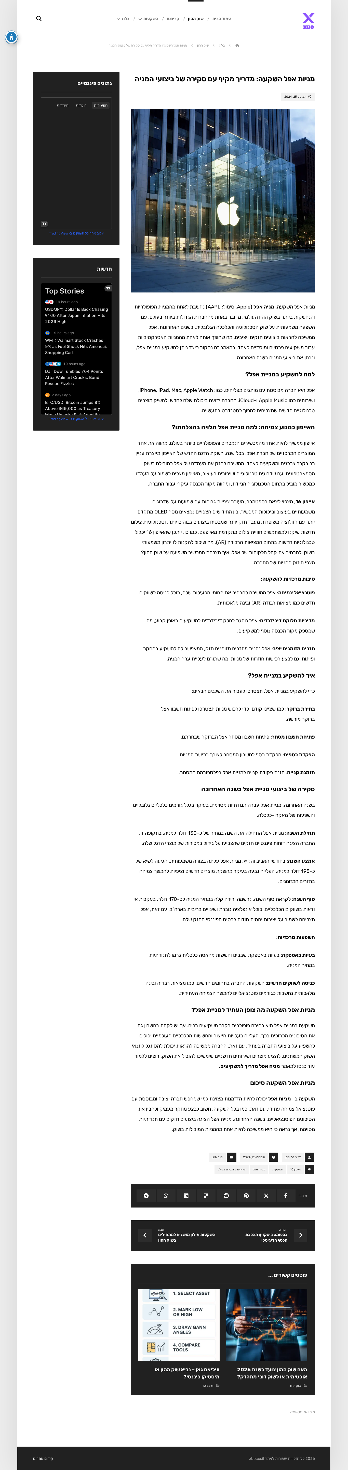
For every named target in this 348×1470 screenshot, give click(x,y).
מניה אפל (263, 307)
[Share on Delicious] (206, 1195)
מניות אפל (279, 1099)
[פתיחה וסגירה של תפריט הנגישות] (11, 37)
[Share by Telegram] (146, 1195)
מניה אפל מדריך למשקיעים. (249, 1066)
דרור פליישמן (293, 1157)
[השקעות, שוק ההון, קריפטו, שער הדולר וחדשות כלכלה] (308, 21)
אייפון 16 (305, 501)
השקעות (277, 1169)
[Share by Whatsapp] (166, 1195)
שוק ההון (217, 1157)
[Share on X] (266, 1195)
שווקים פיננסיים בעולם (232, 1169)
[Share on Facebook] (286, 1195)
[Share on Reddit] (226, 1195)
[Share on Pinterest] (246, 1195)
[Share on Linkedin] (186, 1195)
